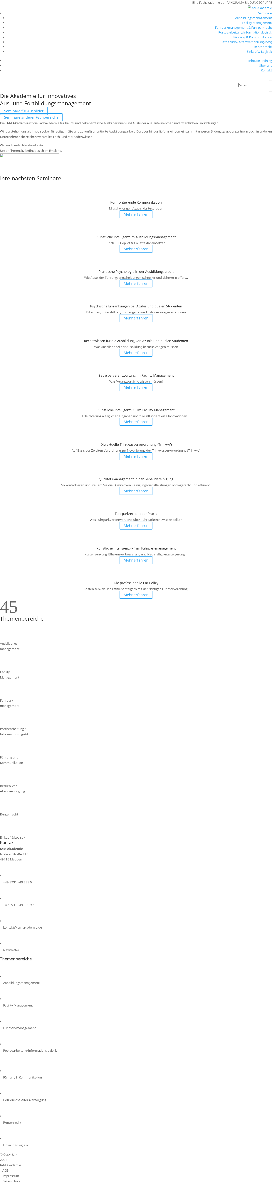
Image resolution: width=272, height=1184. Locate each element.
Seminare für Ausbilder (23, 110)
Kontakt (266, 70)
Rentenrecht (263, 47)
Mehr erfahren (136, 214)
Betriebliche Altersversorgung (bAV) (246, 42)
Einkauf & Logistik (259, 51)
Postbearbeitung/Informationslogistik (245, 32)
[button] (4, 611)
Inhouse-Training (260, 60)
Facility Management (257, 23)
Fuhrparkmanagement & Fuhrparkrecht (243, 27)
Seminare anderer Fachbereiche (31, 117)
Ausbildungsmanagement (253, 18)
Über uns (265, 65)
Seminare (265, 13)
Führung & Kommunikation (252, 37)
